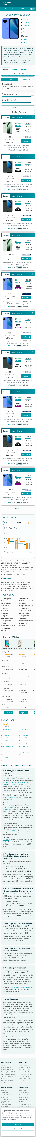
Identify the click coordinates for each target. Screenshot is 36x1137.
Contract (9, 523)
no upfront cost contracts (11, 797)
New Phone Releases (25, 1078)
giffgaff (7, 782)
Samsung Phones (24, 1092)
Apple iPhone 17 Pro (7, 1069)
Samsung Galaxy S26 (7, 1080)
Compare (8, 713)
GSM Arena (5, 735)
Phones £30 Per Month (25, 1106)
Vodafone (13, 784)
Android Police (6, 758)
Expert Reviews (6, 747)
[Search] (26, 3)
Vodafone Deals (5, 1095)
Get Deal (25, 141)
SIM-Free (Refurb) (11, 528)
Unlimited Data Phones (26, 1072)
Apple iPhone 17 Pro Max (8, 1065)
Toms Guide (5, 729)
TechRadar (23, 729)
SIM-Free (6, 840)
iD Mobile (14, 782)
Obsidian (26, 22)
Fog (24, 32)
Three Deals (4, 1092)
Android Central (6, 741)
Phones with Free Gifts (25, 1074)
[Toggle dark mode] (32, 9)
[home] (2, 9)
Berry (24, 29)
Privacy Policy (12, 1119)
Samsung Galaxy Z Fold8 (8, 1074)
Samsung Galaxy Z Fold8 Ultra (8, 1077)
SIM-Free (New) (22, 523)
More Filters (19, 107)
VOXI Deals (4, 1106)
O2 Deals (4, 1090)
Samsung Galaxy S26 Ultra (9, 1072)
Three (5, 784)
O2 (18, 782)
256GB (25, 42)
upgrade (5, 809)
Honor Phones (23, 1099)
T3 (2, 752)
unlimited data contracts (11, 793)
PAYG (13, 830)
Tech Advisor (23, 752)
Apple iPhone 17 (6, 1067)
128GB (25, 39)
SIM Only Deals (23, 1081)
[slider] (3, 91)
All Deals (10, 79)
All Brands (22, 1102)
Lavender (26, 26)
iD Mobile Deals (5, 1097)
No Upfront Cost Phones (26, 1065)
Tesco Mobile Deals (6, 1104)
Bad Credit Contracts (25, 1076)
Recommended (26, 79)
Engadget (22, 741)
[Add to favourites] (32, 117)
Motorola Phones (24, 1097)
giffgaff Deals (5, 1102)
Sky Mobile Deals (6, 1099)
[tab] (5, 69)
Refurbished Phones (25, 1067)
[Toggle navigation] (32, 3)
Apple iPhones (23, 1090)
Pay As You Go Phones (25, 1069)
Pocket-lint (23, 747)
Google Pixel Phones (25, 1095)
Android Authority (25, 735)
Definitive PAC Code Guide (21, 987)
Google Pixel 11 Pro (6, 1083)
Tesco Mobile (24, 782)
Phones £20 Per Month (25, 1104)
